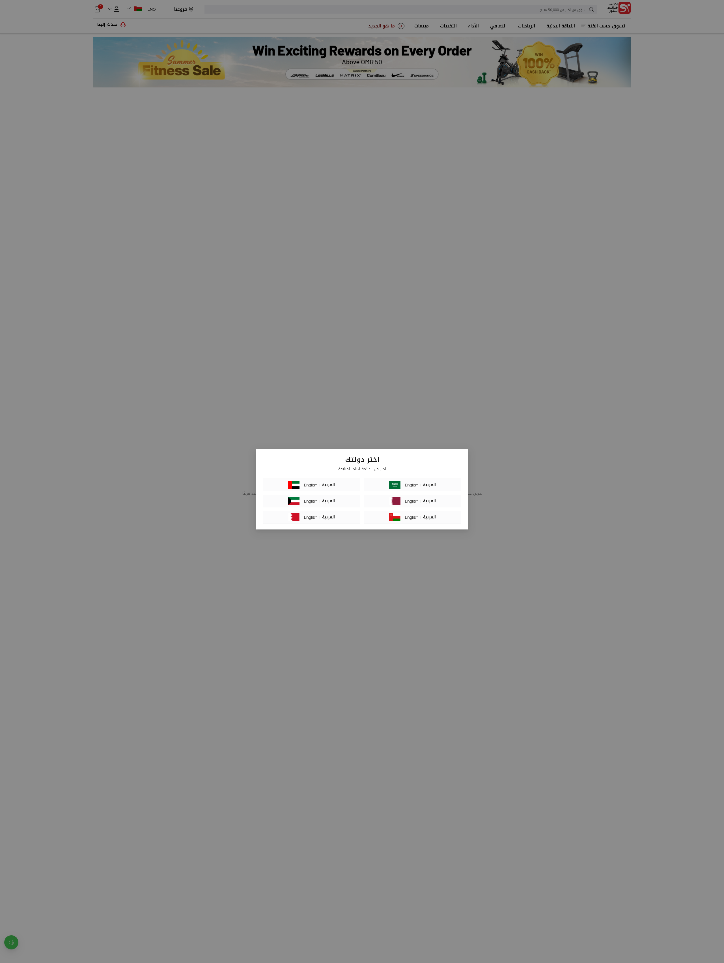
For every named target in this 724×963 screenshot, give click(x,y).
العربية (328, 485)
